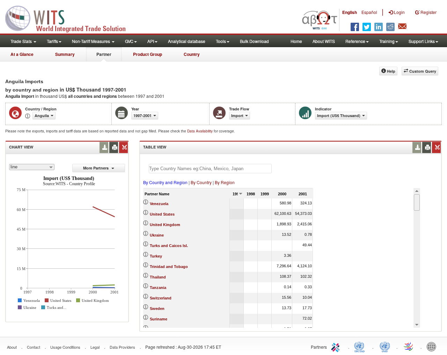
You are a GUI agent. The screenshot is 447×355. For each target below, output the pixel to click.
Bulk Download (254, 41)
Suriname (158, 319)
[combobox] (31, 167)
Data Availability (200, 131)
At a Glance (22, 54)
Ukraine (157, 235)
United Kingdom (165, 225)
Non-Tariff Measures (91, 41)
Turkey (156, 256)
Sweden (157, 308)
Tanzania (158, 287)
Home (296, 41)
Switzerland (160, 298)
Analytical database (186, 41)
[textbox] (210, 168)
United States (162, 214)
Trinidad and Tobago (169, 267)
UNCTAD (361, 346)
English (349, 12)
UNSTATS (385, 346)
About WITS (324, 41)
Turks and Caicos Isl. (169, 246)
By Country (201, 182)
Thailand (158, 277)
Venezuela (159, 204)
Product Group (147, 54)
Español (369, 12)
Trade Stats (21, 41)
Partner (103, 54)
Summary (65, 54)
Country (192, 54)
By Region (225, 182)
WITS (70, 17)
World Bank (433, 346)
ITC (337, 346)
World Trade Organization (409, 346)
